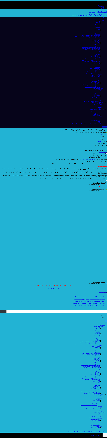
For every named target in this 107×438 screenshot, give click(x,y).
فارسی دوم (97, 32)
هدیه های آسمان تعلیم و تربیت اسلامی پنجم (91, 70)
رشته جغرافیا (97, 95)
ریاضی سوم (97, 41)
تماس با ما (102, 8)
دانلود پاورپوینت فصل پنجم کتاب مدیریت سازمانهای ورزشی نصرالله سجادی (89, 305)
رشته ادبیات (99, 103)
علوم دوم (98, 31)
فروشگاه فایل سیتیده (95, 435)
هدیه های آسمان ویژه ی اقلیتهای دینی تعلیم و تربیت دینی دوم (87, 37)
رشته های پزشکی (98, 89)
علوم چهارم (97, 54)
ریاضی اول (97, 22)
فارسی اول (97, 24)
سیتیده (99, 141)
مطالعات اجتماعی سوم (95, 44)
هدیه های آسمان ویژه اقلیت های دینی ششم (91, 85)
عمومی (100, 100)
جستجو (105, 309)
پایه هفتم (100, 108)
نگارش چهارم (97, 57)
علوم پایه (100, 98)
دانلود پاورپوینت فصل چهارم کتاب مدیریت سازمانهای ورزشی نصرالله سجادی (89, 303)
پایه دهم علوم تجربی (95, 117)
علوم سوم (97, 42)
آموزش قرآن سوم (96, 40)
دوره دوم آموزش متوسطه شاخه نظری (97, 109)
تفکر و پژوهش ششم (95, 76)
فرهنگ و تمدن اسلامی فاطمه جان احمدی (91, 101)
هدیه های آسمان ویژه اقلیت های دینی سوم (91, 48)
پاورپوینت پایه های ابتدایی (99, 20)
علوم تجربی (99, 116)
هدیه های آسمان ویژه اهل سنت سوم (92, 49)
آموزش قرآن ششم (96, 75)
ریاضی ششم (97, 77)
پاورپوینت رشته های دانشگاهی (98, 88)
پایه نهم (100, 105)
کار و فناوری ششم (96, 81)
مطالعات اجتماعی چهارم (94, 56)
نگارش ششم (97, 83)
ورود (104, 1)
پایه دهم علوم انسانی (95, 115)
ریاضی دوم (97, 30)
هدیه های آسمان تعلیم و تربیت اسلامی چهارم (90, 58)
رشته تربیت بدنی (96, 94)
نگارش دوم (97, 34)
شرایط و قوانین (101, 4)
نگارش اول (97, 27)
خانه (104, 17)
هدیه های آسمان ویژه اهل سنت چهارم (92, 61)
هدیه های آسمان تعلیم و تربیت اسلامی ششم (90, 84)
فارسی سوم (97, 43)
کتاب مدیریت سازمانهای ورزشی (89, 159)
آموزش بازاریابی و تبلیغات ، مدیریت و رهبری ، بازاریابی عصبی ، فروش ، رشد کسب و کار (86, 123)
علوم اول (98, 23)
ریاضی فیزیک (99, 110)
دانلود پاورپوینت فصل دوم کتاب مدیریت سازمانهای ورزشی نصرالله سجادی (89, 299)
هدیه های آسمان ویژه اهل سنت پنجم (92, 72)
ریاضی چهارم (97, 52)
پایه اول (100, 21)
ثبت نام (103, 2)
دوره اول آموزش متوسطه (99, 104)
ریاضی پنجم (97, 64)
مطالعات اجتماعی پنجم (95, 68)
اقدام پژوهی (102, 18)
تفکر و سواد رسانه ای (95, 112)
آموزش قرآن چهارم (96, 51)
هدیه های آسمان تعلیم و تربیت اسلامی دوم (91, 35)
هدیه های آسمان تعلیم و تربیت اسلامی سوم (91, 47)
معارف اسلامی (99, 118)
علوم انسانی (99, 91)
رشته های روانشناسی (95, 97)
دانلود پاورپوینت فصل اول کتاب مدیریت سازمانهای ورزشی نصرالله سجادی (89, 296)
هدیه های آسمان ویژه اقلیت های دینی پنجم (91, 71)
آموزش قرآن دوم (96, 29)
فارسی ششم (97, 80)
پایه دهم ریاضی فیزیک (95, 111)
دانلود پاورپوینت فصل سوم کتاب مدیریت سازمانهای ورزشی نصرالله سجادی (89, 301)
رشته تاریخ (97, 92)
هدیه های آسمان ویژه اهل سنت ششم (92, 87)
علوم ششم (97, 78)
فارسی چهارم (97, 55)
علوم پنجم (97, 65)
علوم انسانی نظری (98, 114)
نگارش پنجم (97, 69)
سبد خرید (105, 126)
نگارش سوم (97, 45)
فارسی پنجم (97, 67)
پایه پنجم (100, 62)
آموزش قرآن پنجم (96, 63)
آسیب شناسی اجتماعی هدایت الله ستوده (89, 405)
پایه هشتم (100, 107)
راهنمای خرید (102, 6)
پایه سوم (100, 38)
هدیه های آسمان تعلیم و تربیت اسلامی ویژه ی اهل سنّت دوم (87, 36)
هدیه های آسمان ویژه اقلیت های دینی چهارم (91, 60)
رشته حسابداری (99, 90)
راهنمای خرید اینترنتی (53, 288)
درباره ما (103, 7)
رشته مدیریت (97, 96)
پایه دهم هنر (99, 121)
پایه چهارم (100, 50)
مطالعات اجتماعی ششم (95, 82)
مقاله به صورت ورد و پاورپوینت (98, 102)
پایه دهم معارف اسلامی (95, 120)
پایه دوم (100, 28)
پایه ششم (100, 74)
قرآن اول (98, 25)
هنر (99, 122)
